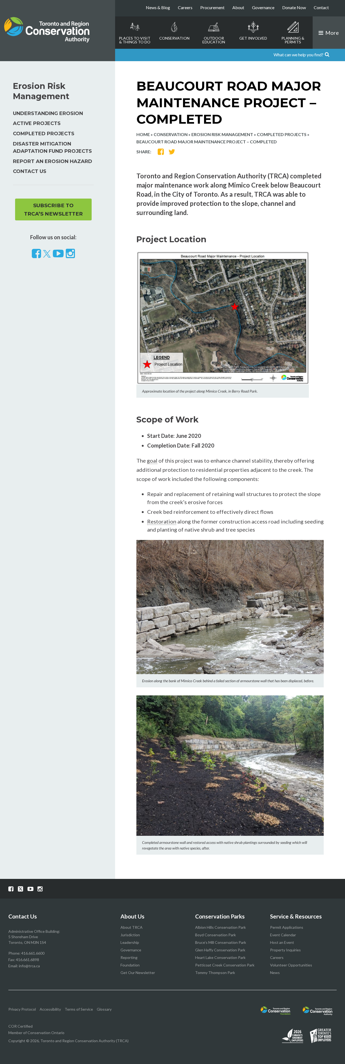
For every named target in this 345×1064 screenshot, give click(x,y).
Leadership (129, 942)
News (275, 972)
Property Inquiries (285, 950)
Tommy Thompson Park (215, 972)
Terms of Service (79, 1009)
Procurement (212, 7)
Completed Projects (281, 134)
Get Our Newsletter (137, 972)
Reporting (128, 957)
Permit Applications (286, 927)
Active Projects (37, 123)
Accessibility (50, 1009)
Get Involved (253, 38)
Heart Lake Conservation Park (220, 957)
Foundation (130, 965)
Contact (321, 7)
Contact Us (29, 171)
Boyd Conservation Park (215, 935)
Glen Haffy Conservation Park (220, 950)
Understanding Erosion (48, 113)
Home (143, 134)
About (238, 7)
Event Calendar (283, 935)
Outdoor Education (213, 40)
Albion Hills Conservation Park (220, 927)
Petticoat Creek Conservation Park (224, 965)
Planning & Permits (292, 40)
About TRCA (131, 927)
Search (338, 55)
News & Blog (158, 7)
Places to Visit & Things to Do (134, 40)
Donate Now (294, 7)
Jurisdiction (130, 935)
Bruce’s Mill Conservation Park (220, 942)
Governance (263, 7)
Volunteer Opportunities (291, 965)
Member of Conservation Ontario (36, 1032)
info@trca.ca (29, 966)
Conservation (174, 38)
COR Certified (20, 1026)
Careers (185, 7)
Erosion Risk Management (222, 134)
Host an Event (282, 942)
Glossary (104, 1009)
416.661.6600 (32, 953)
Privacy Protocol (22, 1009)
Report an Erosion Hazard (52, 161)
